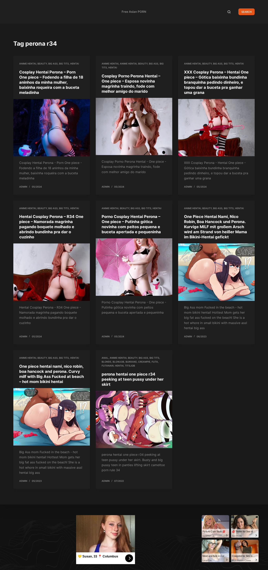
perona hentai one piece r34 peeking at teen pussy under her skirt (133, 379)
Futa (155, 361)
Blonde (106, 361)
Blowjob (118, 361)
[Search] (229, 11)
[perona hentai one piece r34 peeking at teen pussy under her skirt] (134, 419)
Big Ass (53, 63)
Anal (105, 357)
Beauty (42, 63)
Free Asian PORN (134, 12)
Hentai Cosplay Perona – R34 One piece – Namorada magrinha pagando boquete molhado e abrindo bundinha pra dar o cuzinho (51, 226)
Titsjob (130, 365)
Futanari (108, 365)
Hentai (74, 63)
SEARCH (246, 11)
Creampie (144, 361)
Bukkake (131, 361)
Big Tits (64, 63)
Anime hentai (27, 63)
